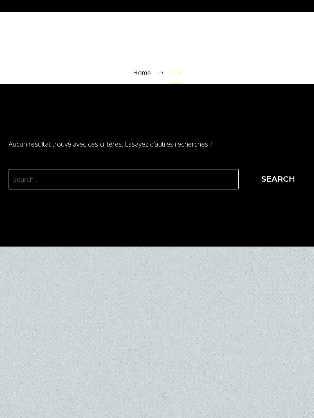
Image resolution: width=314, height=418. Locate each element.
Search (278, 179)
